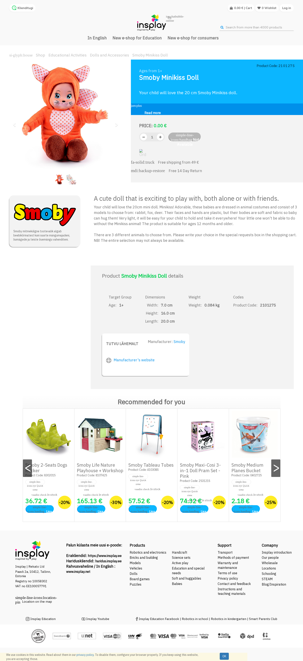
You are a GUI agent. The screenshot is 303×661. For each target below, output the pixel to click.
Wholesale (270, 563)
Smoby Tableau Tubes (151, 465)
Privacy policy (228, 578)
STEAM (267, 579)
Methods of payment (233, 557)
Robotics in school (195, 619)
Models (135, 563)
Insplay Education (43, 619)
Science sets (181, 557)
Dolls (133, 574)
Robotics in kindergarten (229, 619)
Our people (270, 557)
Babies (177, 584)
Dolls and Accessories (109, 55)
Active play (180, 563)
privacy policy (85, 655)
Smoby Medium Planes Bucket (247, 467)
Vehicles (136, 568)
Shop (40, 55)
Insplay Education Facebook (159, 619)
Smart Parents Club (263, 619)
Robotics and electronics (148, 552)
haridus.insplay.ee (108, 561)
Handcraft (179, 552)
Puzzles (135, 584)
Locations (269, 568)
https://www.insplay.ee (105, 556)
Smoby (179, 341)
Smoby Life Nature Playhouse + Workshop (100, 467)
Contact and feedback (234, 584)
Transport (225, 552)
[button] (15, 123)
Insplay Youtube (97, 619)
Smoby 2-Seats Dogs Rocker (46, 467)
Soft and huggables (186, 578)
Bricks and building (144, 557)
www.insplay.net (78, 571)
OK (224, 656)
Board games (140, 579)
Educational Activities (67, 55)
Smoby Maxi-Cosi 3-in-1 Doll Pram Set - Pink (200, 470)
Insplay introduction (277, 552)
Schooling (269, 574)
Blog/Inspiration (274, 584)
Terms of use (227, 573)
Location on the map (37, 601)
